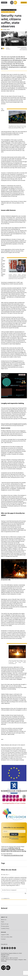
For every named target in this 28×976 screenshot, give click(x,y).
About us (3, 919)
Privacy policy (5, 926)
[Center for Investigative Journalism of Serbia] (14, 2)
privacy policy (14, 838)
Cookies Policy (5, 928)
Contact (3, 939)
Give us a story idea (6, 937)
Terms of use (4, 924)
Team (2, 921)
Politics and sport (8, 12)
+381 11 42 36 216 (13, 958)
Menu (4, 2)
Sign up (14, 834)
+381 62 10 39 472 (9, 959)
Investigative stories (8, 9)
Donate (23, 2)
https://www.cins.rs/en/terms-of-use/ (13, 855)
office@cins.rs (4, 956)
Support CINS (5, 934)
